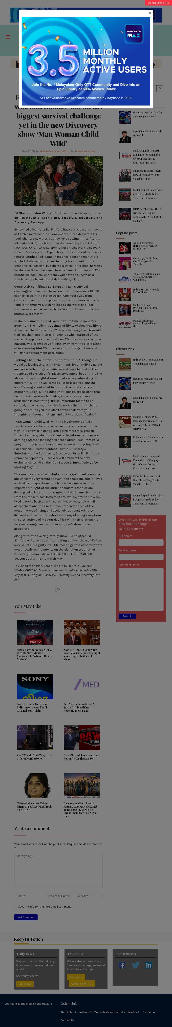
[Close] (150, 13)
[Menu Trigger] (7, 36)
